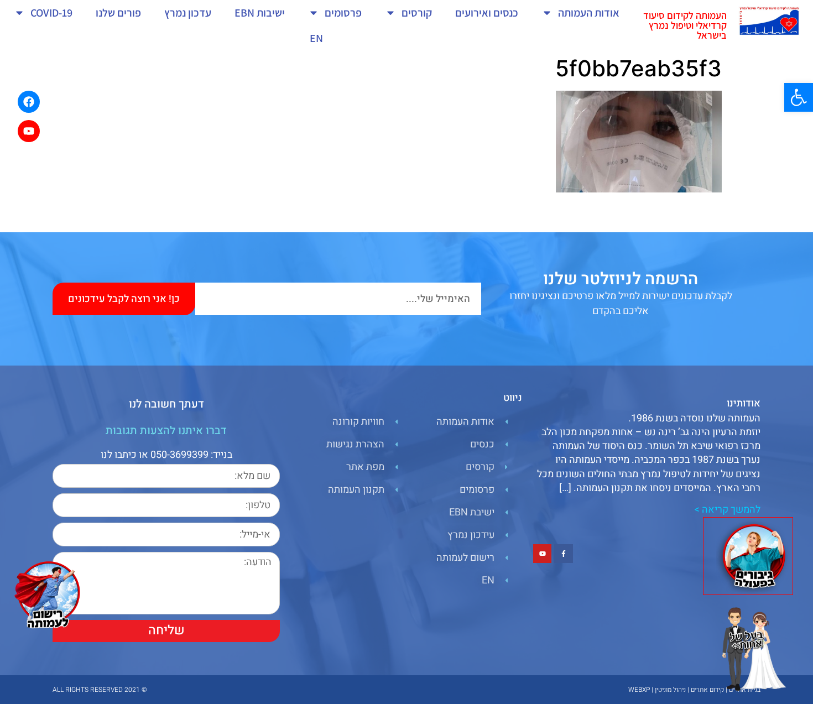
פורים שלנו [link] (118, 13)
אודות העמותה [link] (588, 13)
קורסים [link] (417, 13)
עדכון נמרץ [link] (187, 13)
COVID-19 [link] (51, 13)
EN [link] (316, 38)
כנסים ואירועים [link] (486, 13)
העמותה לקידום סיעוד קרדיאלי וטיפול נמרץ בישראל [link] (685, 25)
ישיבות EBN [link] (259, 13)
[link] (798, 97)
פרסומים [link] (343, 13)
